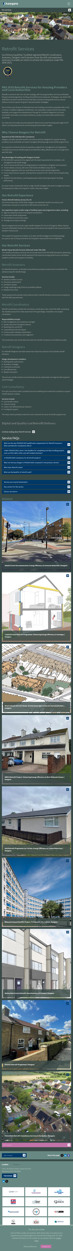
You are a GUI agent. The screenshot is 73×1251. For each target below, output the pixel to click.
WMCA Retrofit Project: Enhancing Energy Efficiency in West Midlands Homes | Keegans (34, 778)
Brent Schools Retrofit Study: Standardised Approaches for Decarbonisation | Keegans (34, 707)
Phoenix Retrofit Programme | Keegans (20, 1064)
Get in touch (7, 1145)
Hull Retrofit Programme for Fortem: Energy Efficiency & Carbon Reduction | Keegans (34, 849)
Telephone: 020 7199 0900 (11, 1171)
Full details (8, 1176)
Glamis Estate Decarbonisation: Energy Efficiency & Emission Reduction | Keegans (36, 565)
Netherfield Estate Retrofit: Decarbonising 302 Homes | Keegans (29, 993)
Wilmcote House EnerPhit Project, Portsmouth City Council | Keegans (31, 922)
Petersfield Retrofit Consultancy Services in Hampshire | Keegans (30, 1136)
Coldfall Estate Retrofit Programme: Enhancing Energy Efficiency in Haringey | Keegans (35, 635)
